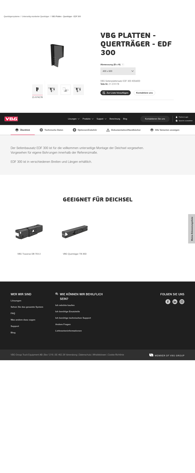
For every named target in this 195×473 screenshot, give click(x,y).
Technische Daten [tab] (53, 130)
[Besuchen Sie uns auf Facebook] (167, 303)
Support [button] (100, 119)
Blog (13, 332)
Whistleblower (99, 355)
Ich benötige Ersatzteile (67, 311)
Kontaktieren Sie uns (155, 119)
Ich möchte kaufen (65, 305)
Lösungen (16, 300)
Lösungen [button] (72, 119)
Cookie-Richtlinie (116, 355)
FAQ (13, 313)
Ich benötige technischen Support (73, 318)
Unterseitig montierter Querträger (35, 16)
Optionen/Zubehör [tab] (87, 130)
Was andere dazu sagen (23, 319)
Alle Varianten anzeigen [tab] (167, 130)
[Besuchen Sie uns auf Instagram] (181, 303)
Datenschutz (85, 355)
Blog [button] (125, 119)
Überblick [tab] (25, 130)
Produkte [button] (86, 119)
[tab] (37, 89)
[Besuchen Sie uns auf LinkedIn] (174, 303)
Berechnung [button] (115, 119)
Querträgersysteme (12, 16)
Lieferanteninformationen (68, 330)
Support (15, 326)
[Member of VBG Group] (166, 355)
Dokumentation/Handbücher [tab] (126, 130)
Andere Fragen (63, 324)
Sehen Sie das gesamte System (27, 307)
